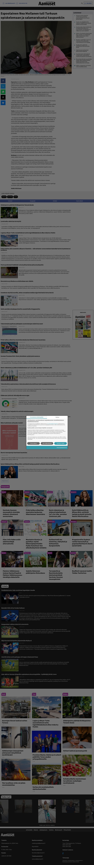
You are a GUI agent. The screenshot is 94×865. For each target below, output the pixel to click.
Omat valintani (33, 443)
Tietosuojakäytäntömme (62, 447)
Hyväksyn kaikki (60, 443)
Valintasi (57, 417)
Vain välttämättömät (47, 443)
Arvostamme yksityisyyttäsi (36, 417)
